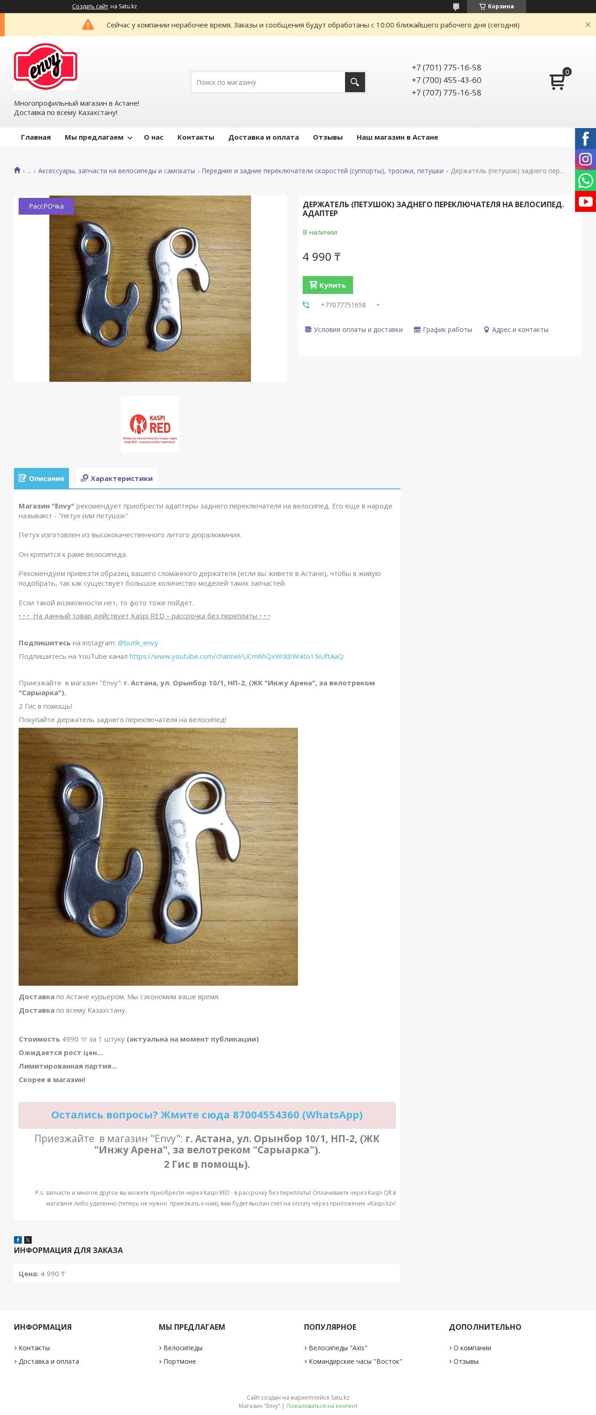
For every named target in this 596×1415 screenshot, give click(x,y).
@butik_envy (138, 642)
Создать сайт (90, 6)
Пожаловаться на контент (322, 1406)
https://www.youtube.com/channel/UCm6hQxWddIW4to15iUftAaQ (236, 656)
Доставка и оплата (263, 137)
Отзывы (328, 137)
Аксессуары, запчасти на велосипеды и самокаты (116, 171)
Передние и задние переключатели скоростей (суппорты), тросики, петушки (323, 171)
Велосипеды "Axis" (338, 1347)
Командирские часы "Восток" (355, 1361)
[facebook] (18, 1241)
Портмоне (179, 1361)
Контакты (195, 137)
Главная (36, 137)
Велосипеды (183, 1347)
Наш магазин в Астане (397, 137)
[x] (28, 1241)
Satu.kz (340, 1397)
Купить (332, 285)
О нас (153, 137)
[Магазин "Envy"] (45, 66)
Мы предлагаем (94, 137)
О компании (472, 1347)
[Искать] (355, 82)
